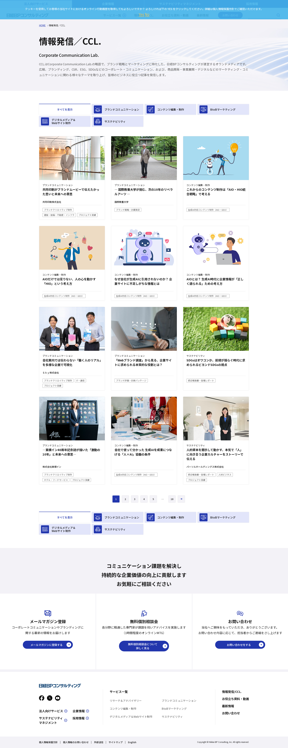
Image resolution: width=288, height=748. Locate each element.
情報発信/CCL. (232, 691)
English (132, 742)
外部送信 (98, 742)
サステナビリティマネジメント (51, 720)
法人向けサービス (51, 711)
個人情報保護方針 (48, 742)
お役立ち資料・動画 (235, 699)
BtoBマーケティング (223, 109)
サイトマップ (116, 742)
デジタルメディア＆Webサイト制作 (64, 121)
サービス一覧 (119, 691)
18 (172, 499)
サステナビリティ (115, 121)
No (147, 14)
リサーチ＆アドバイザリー (126, 701)
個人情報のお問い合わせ (76, 742)
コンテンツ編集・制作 (170, 109)
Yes (141, 14)
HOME (42, 25)
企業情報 (79, 711)
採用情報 (78, 718)
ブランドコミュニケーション (121, 109)
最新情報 (228, 706)
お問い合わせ (231, 713)
